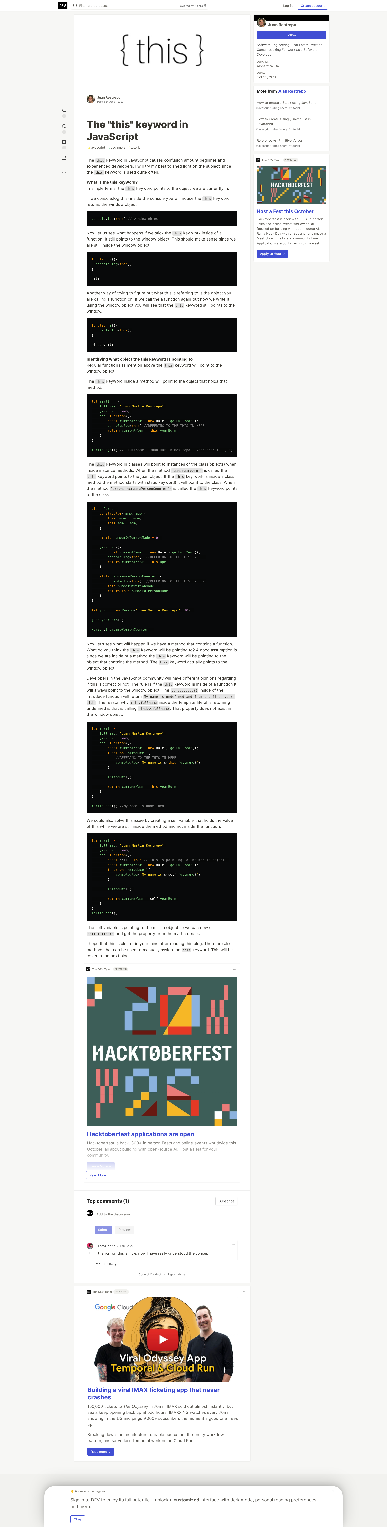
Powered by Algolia (191, 5)
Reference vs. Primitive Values (279, 142)
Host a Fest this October (285, 211)
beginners (116, 147)
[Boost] (64, 158)
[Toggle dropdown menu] (234, 969)
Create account (313, 6)
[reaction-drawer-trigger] (64, 112)
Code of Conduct (150, 1274)
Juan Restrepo (108, 97)
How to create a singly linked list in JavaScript (283, 124)
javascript (96, 147)
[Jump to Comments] (64, 128)
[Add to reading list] (64, 144)
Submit (103, 1230)
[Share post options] (64, 173)
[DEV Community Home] (63, 6)
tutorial (135, 147)
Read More (97, 1175)
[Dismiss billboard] (333, 1491)
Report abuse (176, 1274)
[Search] (75, 5)
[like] (98, 1264)
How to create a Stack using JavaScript (287, 105)
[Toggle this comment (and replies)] (90, 1253)
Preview (125, 1230)
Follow (291, 35)
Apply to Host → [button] (272, 254)
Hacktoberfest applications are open (141, 1134)
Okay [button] (78, 1519)
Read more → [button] (101, 1452)
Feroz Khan (106, 1246)
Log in (288, 6)
